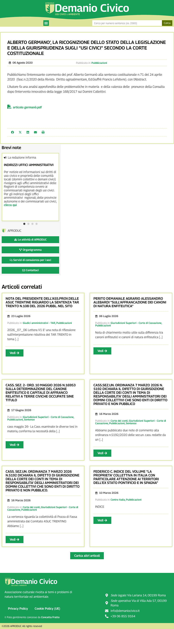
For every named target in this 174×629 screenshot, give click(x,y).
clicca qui (10, 205)
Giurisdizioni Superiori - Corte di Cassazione (136, 322)
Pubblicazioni (99, 62)
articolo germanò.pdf (27, 107)
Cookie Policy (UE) (47, 608)
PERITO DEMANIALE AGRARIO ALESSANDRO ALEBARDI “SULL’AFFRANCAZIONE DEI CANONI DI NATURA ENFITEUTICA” (129, 302)
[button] (46, 23)
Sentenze (29, 419)
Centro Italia (118, 499)
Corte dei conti (119, 420)
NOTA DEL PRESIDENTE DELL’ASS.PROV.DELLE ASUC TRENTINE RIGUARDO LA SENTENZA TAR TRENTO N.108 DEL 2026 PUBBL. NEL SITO (42, 302)
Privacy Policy (18, 608)
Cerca (167, 23)
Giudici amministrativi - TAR (39, 322)
